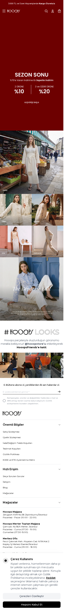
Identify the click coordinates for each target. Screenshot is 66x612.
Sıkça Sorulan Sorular (13, 476)
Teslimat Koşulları (12, 448)
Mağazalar (8, 493)
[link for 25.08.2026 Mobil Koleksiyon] (31, 289)
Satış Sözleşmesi (11, 431)
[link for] (12, 365)
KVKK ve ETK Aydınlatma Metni (19, 460)
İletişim (6, 482)
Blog (5, 487)
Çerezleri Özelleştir (32, 596)
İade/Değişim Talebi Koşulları (17, 443)
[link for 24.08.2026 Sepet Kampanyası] (31, 65)
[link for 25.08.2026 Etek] (16, 241)
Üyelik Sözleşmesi (12, 437)
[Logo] (13, 11)
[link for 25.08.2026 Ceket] (16, 210)
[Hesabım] (52, 11)
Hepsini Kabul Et (31, 604)
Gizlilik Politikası (11, 454)
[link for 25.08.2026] (31, 162)
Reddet (51, 577)
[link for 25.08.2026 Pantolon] (47, 241)
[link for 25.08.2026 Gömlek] (47, 210)
